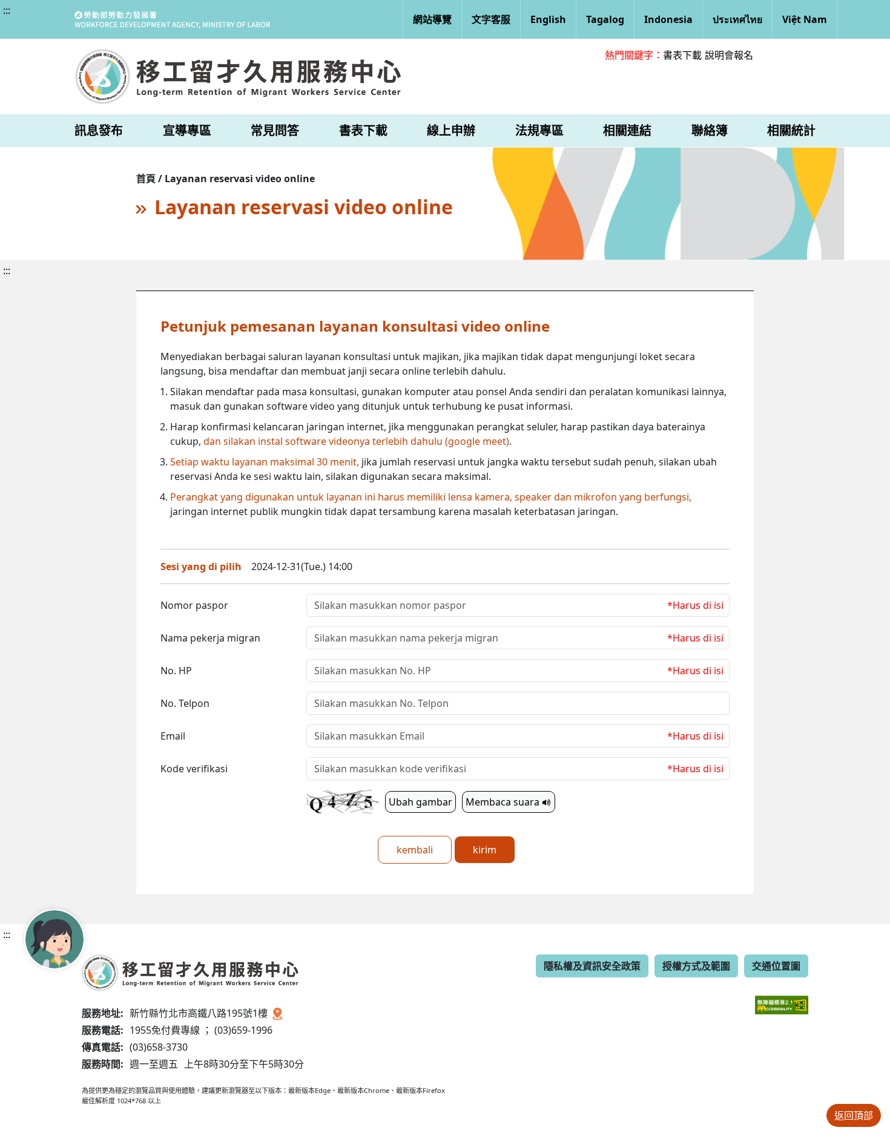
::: (6, 10)
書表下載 (682, 55)
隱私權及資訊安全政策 (592, 966)
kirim (484, 849)
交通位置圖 (776, 966)
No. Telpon (184, 703)
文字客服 (491, 19)
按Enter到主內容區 (109, 20)
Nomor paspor (194, 605)
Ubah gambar (420, 802)
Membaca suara (504, 802)
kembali (415, 849)
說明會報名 (729, 55)
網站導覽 (432, 19)
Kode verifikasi (194, 768)
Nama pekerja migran (210, 638)
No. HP (176, 670)
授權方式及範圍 (696, 966)
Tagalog (605, 19)
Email (172, 736)
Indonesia (668, 19)
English (548, 19)
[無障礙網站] (781, 995)
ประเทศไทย (737, 19)
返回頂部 (853, 1115)
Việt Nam (804, 19)
